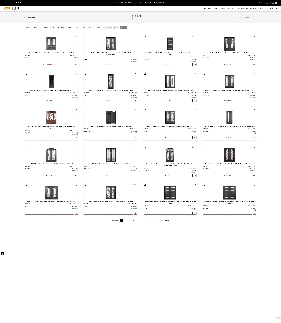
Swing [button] (69, 27)
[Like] (74, 36)
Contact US (262, 8)
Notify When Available (49, 64)
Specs (232, 8)
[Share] (76, 36)
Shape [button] (83, 27)
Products (223, 8)
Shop (229, 8)
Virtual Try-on (248, 8)
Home (204, 8)
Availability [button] (45, 27)
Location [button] (98, 27)
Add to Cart (109, 64)
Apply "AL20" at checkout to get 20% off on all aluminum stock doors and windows (140, 2)
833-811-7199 (261, 2)
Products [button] (27, 27)
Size (53, 27)
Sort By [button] (29, 17)
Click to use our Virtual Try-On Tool (13, 2)
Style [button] (90, 27)
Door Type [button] (61, 27)
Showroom (255, 8)
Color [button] (76, 27)
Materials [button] (36, 27)
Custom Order (240, 8)
